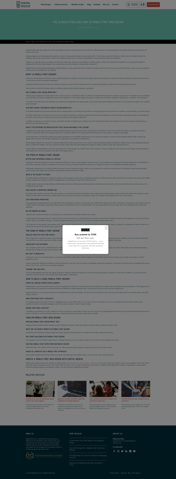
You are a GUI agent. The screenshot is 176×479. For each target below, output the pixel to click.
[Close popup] (106, 228)
